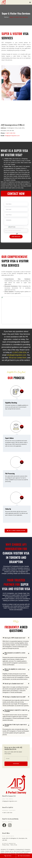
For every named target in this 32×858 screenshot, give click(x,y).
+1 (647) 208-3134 (10, 133)
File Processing (10, 473)
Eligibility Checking (11, 403)
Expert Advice (9, 438)
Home (6, 17)
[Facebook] (4, 825)
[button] (30, 2)
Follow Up (8, 509)
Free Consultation (25, 855)
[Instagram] (10, 825)
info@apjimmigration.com (12, 135)
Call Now (8, 855)
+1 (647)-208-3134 (19, 352)
